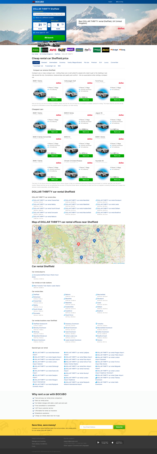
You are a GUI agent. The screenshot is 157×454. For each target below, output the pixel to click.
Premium (94, 62)
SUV (100, 62)
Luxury (106, 62)
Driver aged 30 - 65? (42, 32)
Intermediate (53, 62)
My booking (120, 1)
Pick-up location (38, 11)
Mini (59, 66)
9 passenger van (50, 66)
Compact (36, 62)
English (110, 1)
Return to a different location (45, 17)
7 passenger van (38, 66)
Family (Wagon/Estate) (75, 62)
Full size (86, 62)
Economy (62, 62)
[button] (81, 258)
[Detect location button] (63, 14)
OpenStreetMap (121, 263)
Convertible (114, 62)
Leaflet (114, 263)
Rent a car (54, 100)
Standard (44, 62)
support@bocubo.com (71, 441)
